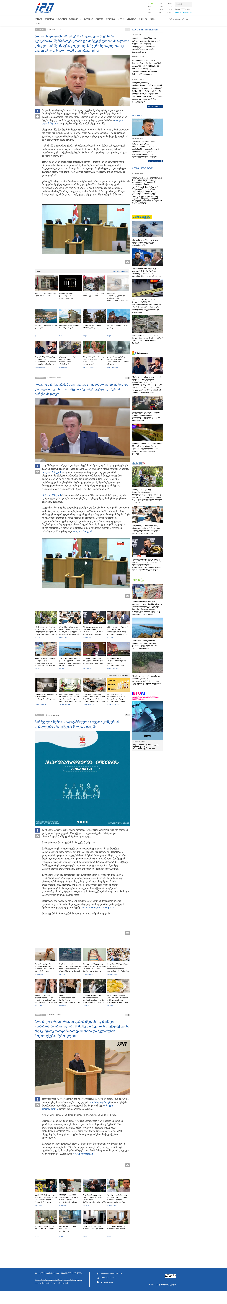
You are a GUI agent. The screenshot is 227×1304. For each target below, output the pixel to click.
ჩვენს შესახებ (52, 1273)
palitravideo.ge (40, 367)
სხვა (38, 24)
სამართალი (61, 19)
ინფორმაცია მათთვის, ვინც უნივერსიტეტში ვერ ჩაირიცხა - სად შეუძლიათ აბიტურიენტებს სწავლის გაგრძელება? (70, 631)
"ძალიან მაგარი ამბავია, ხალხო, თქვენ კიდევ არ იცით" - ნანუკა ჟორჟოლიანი (93, 360)
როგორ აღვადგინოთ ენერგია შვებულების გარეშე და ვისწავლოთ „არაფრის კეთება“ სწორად (44, 968)
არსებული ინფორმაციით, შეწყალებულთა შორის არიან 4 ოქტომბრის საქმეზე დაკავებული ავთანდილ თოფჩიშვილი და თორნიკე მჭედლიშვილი (147, 45)
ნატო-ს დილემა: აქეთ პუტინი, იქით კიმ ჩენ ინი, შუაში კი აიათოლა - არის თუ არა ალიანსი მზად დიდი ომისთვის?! (147, 272)
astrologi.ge (87, 1205)
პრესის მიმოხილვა (142, 168)
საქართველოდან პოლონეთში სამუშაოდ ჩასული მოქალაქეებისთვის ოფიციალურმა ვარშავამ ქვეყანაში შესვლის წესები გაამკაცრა (118, 665)
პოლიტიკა (49, 19)
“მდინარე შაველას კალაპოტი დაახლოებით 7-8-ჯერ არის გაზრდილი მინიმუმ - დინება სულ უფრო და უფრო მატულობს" (147, 680)
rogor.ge (86, 1005)
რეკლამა (78, 1273)
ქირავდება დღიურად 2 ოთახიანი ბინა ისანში (117, 1227)
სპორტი (121, 19)
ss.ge (36, 1236)
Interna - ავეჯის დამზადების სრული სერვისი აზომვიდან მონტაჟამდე (46, 696)
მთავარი (38, 19)
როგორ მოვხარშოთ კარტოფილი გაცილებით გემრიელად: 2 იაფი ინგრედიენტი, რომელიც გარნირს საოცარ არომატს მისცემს (117, 1001)
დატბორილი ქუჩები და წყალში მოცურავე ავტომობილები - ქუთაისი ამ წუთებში (118, 360)
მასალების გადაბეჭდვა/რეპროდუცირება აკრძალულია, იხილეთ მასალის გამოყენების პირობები (58, 1281)
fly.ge (36, 336)
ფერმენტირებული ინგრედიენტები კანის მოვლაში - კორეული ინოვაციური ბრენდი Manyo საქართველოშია (117, 699)
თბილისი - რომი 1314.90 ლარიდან (117, 327)
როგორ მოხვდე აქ (120, 271)
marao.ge (38, 1005)
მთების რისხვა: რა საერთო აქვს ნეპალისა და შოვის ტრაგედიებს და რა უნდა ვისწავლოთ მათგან (70, 967)
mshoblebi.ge (88, 974)
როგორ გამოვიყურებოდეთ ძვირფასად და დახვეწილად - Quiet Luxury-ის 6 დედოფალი (70, 1000)
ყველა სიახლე (154, 106)
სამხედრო (131, 19)
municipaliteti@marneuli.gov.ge (98, 907)
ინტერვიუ (137, 115)
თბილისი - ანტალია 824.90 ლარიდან (46, 327)
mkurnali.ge (39, 974)
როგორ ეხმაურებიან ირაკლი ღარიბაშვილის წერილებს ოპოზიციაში (93, 660)
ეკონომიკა (110, 19)
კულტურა (143, 19)
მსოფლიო (88, 19)
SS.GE (39, 271)
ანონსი (152, 19)
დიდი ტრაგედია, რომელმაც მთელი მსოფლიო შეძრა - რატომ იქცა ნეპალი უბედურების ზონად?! (147, 339)
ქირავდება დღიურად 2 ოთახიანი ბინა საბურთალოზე (68, 1228)
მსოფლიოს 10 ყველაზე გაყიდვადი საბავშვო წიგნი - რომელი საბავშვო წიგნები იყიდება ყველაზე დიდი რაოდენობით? (94, 968)
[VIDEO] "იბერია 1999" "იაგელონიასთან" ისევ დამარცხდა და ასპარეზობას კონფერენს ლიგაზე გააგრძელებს (69, 1199)
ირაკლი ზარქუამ (51, 472)
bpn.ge (150, 3)
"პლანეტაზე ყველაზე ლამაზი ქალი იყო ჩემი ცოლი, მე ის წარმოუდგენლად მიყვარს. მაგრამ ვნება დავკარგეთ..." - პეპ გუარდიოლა (94, 1202)
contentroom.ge (40, 704)
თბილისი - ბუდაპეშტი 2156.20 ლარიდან (92, 327)
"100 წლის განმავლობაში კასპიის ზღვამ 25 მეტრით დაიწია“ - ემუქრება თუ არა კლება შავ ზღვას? (70, 661)
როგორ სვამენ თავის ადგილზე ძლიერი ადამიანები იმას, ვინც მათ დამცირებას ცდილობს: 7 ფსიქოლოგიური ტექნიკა (94, 1000)
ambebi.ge (38, 637)
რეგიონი (99, 19)
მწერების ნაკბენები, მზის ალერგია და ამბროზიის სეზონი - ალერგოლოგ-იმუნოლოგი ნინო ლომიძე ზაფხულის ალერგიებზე (70, 699)
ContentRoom (123, 676)
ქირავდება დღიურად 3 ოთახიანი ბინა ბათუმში (45, 1227)
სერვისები (66, 1273)
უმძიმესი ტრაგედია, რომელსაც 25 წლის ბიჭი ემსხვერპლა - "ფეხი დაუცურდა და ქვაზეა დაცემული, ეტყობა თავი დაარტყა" (147, 448)
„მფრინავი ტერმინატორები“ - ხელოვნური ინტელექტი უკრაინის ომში (146, 242)
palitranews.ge (88, 669)
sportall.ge (38, 1205)
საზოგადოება (75, 19)
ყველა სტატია (154, 161)
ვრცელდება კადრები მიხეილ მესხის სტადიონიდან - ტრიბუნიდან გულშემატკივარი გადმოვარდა (68, 363)
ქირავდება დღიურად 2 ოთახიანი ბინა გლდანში (93, 1227)
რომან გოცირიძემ (100, 1102)
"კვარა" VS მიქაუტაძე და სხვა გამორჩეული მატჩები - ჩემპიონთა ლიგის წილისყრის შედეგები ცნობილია (46, 1199)
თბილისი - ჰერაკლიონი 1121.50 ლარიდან (69, 327)
